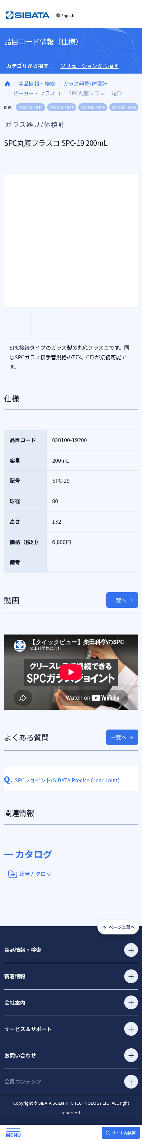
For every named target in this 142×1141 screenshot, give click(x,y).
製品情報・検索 (36, 83)
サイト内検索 (124, 1132)
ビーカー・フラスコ (36, 93)
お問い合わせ (20, 1055)
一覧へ (118, 600)
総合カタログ (35, 873)
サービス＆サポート (28, 1029)
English (67, 15)
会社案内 (14, 1002)
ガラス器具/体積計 (85, 83)
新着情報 (14, 976)
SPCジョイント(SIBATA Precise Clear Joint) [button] (62, 780)
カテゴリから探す (27, 66)
